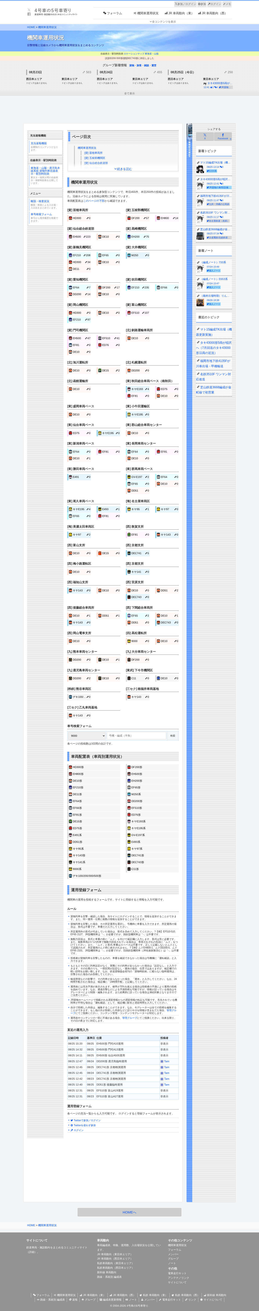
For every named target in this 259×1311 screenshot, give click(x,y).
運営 (153, 65)
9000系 (77, 869)
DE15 (111, 370)
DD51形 (77, 841)
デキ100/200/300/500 (82, 696)
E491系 (77, 835)
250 (230, 72)
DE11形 (77, 794)
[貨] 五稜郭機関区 (94, 157)
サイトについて (177, 1282)
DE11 (81, 268)
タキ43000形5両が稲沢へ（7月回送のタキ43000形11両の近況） (214, 348)
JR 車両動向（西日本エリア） (115, 1258)
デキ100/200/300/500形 (87, 875)
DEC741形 (137, 855)
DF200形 (136, 767)
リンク (192, 1299)
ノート (172, 1263)
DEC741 (140, 553)
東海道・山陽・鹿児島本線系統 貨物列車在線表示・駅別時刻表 (45, 175)
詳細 (31, 1251)
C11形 (135, 869)
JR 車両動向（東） (94, 1295)
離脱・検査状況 (44, 204)
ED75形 (77, 828)
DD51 (140, 490)
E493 (111, 509)
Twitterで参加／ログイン (87, 1120)
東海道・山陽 (152, 53)
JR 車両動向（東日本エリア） (115, 1254)
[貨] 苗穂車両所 (93, 152)
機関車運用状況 (47, 27)
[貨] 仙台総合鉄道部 (96, 163)
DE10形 (77, 780)
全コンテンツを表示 (164, 21)
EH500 (81, 236)
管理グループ (129, 1017)
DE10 (111, 236)
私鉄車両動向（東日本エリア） (115, 1263)
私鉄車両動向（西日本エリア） (115, 1267)
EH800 (169, 218)
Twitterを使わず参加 (84, 1125)
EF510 (140, 312)
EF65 (111, 255)
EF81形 (77, 814)
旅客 (139, 65)
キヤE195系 (138, 828)
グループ (173, 1258)
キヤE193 (140, 389)
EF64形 (77, 801)
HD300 (81, 218)
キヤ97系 (136, 848)
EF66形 (77, 807)
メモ (228, 4)
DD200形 (136, 801)
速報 (74, 1299)
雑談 (146, 65)
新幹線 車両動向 (106, 1272)
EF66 (169, 287)
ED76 (111, 345)
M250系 (136, 794)
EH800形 (78, 773)
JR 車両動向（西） (124, 1295)
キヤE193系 (138, 821)
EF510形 (136, 807)
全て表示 (129, 93)
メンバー (173, 1254)
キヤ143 (169, 534)
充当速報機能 (44, 146)
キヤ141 (140, 571)
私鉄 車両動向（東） (155, 1295)
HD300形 (78, 767)
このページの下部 (93, 200)
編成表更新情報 (112, 1299)
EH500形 (136, 773)
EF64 (81, 287)
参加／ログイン (186, 4)
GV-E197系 (138, 835)
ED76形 (136, 814)
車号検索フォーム (44, 217)
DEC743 (140, 597)
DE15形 (77, 821)
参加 (203, 4)
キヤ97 (169, 509)
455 (159, 72)
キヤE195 (140, 414)
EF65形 (135, 787)
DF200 (140, 218)
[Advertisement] (129, 110)
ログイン (215, 4)
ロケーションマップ (134, 53)
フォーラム (174, 1249)
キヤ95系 (78, 848)
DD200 (81, 294)
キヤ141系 (79, 862)
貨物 (131, 65)
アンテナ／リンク (178, 1277)
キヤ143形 (79, 855)
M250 (140, 255)
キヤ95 (140, 509)
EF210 (81, 255)
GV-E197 (140, 476)
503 (88, 72)
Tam (166, 1061)
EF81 (81, 345)
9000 (140, 641)
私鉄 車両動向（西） (187, 1295)
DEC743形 (137, 862)
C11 (140, 678)
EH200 (140, 236)
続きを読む (124, 169)
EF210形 (78, 787)
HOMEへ (129, 1212)
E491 (81, 476)
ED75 (169, 389)
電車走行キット (177, 1273)
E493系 (135, 841)
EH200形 (136, 780)
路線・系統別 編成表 (109, 1276)
